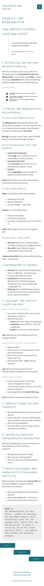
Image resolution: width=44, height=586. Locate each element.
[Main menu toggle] (39, 6)
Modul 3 (36, 559)
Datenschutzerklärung (22, 575)
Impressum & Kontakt (21, 572)
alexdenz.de (12, 6)
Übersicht (22, 552)
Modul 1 (7, 545)
